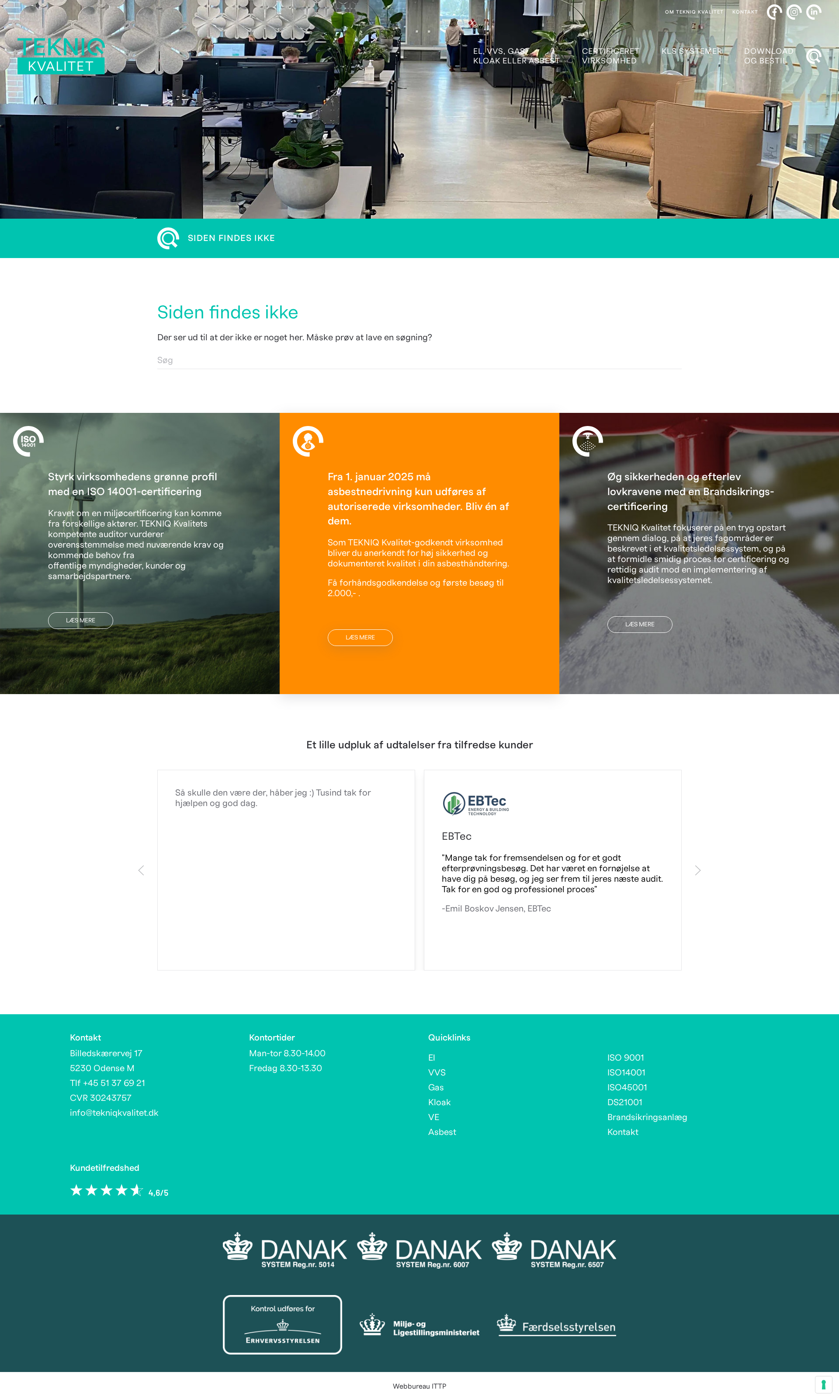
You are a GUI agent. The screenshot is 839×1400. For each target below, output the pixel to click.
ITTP (439, 1386)
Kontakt (745, 12)
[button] (814, 56)
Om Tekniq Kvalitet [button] (694, 12)
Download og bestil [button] (769, 56)
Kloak (439, 1102)
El (431, 1058)
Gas (436, 1087)
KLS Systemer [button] (692, 51)
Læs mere (80, 621)
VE (433, 1117)
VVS (437, 1072)
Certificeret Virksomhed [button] (611, 56)
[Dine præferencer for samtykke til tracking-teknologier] (823, 1384)
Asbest (442, 1132)
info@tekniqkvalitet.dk (114, 1113)
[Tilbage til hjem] (61, 56)
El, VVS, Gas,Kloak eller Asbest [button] (516, 56)
